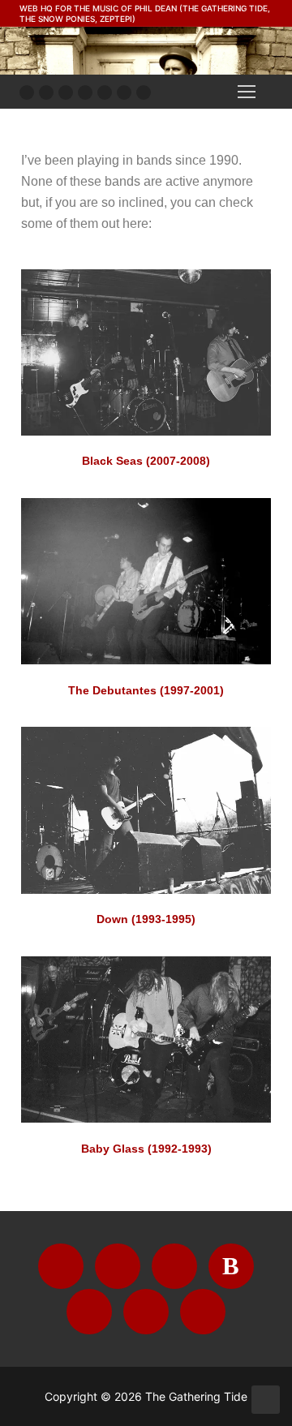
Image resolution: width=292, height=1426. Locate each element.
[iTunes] (143, 92)
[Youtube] (46, 92)
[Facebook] (26, 92)
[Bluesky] (85, 92)
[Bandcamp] (104, 92)
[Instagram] (65, 92)
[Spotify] (124, 92)
